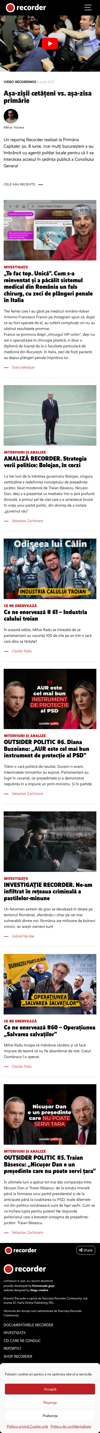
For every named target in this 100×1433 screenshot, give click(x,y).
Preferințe (50, 1416)
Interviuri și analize (25, 452)
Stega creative (39, 1290)
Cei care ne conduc (22, 1341)
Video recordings (20, 82)
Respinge (50, 1402)
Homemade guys (43, 1286)
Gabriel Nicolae (23, 936)
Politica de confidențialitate (70, 1426)
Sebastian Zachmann (27, 520)
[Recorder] (26, 7)
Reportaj (12, 1348)
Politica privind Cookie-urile (27, 1426)
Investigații (16, 267)
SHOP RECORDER (18, 1356)
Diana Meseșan (23, 367)
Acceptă (50, 1389)
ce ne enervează (20, 605)
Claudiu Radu (22, 651)
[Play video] (50, 43)
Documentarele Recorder (28, 1325)
